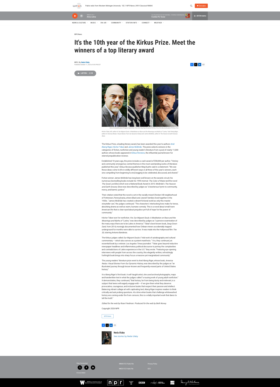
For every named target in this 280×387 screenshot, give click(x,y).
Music (93, 23)
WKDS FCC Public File (126, 369)
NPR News (78, 34)
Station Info (131, 23)
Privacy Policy (152, 364)
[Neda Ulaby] (107, 337)
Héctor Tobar (118, 147)
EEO (149, 369)
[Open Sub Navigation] (87, 23)
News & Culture (79, 23)
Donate (202, 6)
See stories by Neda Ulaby (126, 336)
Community (116, 23)
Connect (146, 23)
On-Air (103, 23)
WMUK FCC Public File (126, 364)
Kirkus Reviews (138, 153)
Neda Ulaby (85, 62)
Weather (158, 23)
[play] (75, 16)
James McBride (135, 147)
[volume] (81, 15)
